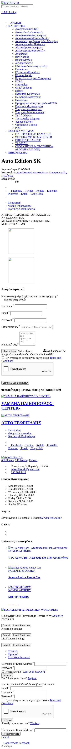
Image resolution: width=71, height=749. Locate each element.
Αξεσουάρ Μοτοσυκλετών (30, 50)
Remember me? (14, 671)
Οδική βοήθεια (23, 87)
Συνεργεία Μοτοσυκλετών (29, 112)
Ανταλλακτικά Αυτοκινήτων (30, 35)
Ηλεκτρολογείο (23, 75)
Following (21, 460)
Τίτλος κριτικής (10, 326)
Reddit (40, 190)
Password (7, 320)
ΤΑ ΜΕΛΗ (21, 143)
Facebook (16, 190)
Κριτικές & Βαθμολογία (21, 208)
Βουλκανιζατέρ (23, 59)
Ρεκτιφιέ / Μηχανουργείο (29, 106)
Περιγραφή (14, 202)
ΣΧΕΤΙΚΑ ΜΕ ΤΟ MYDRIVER (33, 137)
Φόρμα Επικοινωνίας (19, 205)
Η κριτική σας (10, 344)
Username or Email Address (17, 663)
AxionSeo (57, 615)
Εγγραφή (13, 654)
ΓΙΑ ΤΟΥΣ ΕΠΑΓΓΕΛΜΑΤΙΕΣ (33, 134)
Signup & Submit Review (15, 383)
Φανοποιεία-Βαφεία (26, 124)
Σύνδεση (13, 651)
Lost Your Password (19, 657)
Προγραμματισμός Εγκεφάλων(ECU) (36, 103)
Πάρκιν (19, 90)
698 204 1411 (18, 472)
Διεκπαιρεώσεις (24, 62)
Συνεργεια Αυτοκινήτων (28, 109)
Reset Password (11, 734)
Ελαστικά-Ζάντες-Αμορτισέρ (31, 66)
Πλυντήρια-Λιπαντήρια (27, 96)
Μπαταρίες (21, 84)
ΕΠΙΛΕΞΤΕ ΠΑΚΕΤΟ (28, 140)
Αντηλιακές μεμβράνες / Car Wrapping (36, 41)
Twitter (29, 190)
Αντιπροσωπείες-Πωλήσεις (30, 44)
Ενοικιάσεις (21, 69)
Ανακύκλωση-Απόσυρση (29, 32)
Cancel (6, 625)
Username (7, 306)
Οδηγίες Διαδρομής (51, 517)
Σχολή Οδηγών (23, 115)
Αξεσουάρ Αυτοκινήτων (28, 47)
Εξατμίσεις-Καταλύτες (27, 72)
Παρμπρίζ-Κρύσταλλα (27, 93)
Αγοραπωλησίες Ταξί (26, 28)
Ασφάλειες (21, 53)
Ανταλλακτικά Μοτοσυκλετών (32, 38)
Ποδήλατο (21, 100)
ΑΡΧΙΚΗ (15, 22)
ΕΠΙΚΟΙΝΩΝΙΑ (17, 152)
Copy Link (36, 193)
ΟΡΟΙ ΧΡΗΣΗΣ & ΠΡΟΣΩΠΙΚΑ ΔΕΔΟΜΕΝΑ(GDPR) (34, 148)
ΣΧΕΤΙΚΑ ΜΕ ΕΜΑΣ (20, 130)
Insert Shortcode (21, 625)
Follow (33, 460)
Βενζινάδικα (22, 56)
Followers (7, 460)
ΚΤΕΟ (19, 81)
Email (24, 193)
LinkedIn (52, 190)
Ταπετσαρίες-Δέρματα (27, 118)
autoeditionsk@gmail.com (25, 469)
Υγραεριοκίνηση (24, 121)
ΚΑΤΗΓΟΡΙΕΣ (16, 25)
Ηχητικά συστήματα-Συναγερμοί (33, 78)
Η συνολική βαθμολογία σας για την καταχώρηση (29, 296)
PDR (18, 127)
